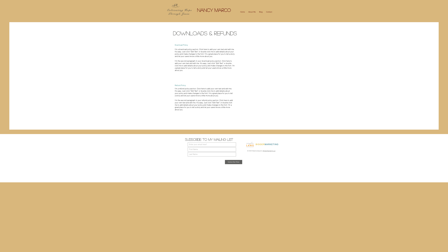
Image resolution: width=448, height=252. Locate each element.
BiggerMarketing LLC (269, 151)
